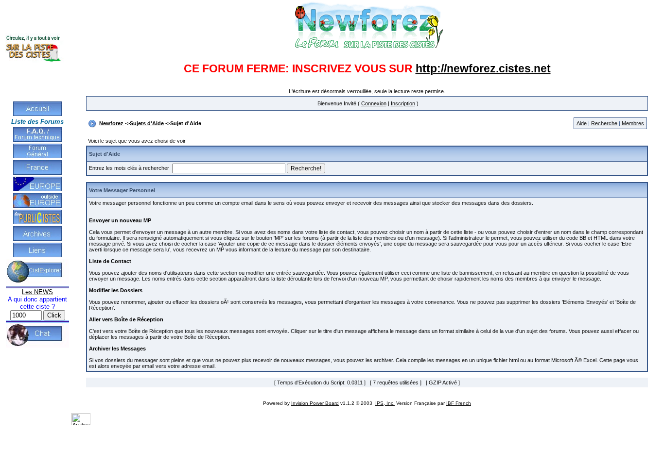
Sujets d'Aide (147, 123)
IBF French (458, 403)
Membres (633, 123)
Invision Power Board (315, 403)
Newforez (111, 123)
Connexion (373, 103)
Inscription (403, 103)
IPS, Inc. (385, 403)
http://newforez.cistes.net (483, 68)
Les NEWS (37, 292)
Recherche (604, 123)
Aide (582, 123)
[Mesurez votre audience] (80, 423)
